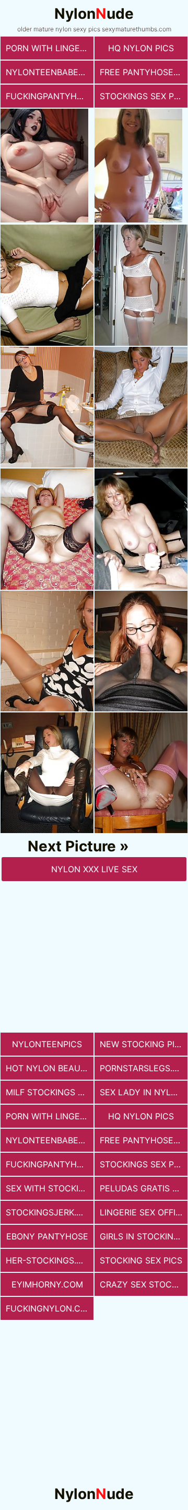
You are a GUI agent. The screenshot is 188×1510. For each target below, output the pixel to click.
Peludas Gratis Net (143, 1188)
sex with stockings (49, 1188)
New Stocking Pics (143, 1044)
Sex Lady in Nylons (143, 1092)
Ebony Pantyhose (47, 1236)
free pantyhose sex (143, 72)
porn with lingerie (49, 48)
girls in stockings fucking (143, 1236)
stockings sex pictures (143, 96)
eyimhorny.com (47, 1284)
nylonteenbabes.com (49, 72)
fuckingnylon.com (49, 1308)
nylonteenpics (47, 1044)
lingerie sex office (143, 1212)
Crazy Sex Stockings (143, 1284)
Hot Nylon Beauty (48, 1068)
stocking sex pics (141, 1260)
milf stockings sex (49, 1092)
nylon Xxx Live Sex (94, 869)
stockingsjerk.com (49, 1212)
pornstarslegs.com (143, 1068)
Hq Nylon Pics (141, 48)
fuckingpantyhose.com (49, 96)
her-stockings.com (49, 1260)
